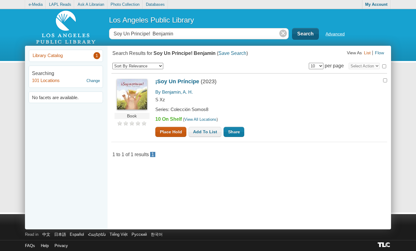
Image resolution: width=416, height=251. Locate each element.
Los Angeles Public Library (151, 20)
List (367, 53)
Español (77, 234)
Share (234, 132)
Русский (139, 234)
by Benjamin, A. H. (174, 92)
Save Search (232, 53)
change (93, 80)
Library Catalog (65, 55)
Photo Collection (125, 4)
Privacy (61, 245)
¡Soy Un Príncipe (177, 81)
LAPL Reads (60, 4)
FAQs (30, 245)
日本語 (60, 234)
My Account (376, 4)
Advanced (335, 33)
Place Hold (171, 132)
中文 (46, 234)
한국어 (157, 234)
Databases (155, 4)
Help (45, 245)
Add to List (205, 132)
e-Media (36, 4)
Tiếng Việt (119, 234)
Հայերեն (97, 234)
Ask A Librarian (91, 4)
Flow (379, 53)
